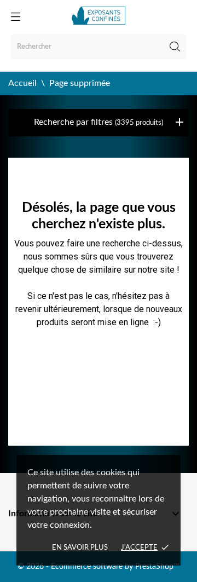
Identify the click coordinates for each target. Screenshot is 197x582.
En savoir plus (80, 547)
